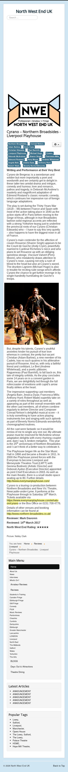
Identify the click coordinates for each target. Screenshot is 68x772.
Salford (12, 648)
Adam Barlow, (14, 147)
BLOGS (14, 661)
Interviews (14, 577)
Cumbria (13, 621)
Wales (12, 651)
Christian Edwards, (16, 150)
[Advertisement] (34, 57)
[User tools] (56, 144)
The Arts (13, 656)
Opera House (19, 731)
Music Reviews (16, 612)
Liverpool (13, 639)
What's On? (14, 580)
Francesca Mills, (52, 156)
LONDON (14, 636)
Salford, (16, 722)
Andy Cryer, (29, 147)
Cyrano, (49, 153)
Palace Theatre (20, 740)
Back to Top (59, 765)
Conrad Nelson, (37, 143)
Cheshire (13, 618)
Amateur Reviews (19, 584)
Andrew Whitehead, (50, 159)
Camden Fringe (16, 597)
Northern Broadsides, (17, 143)
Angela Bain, (13, 162)
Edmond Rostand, (16, 159)
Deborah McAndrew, (17, 156)
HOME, (16, 743)
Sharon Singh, (36, 156)
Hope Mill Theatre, (21, 746)
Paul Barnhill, (34, 150)
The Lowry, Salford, (22, 734)
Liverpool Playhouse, (17, 153)
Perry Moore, (33, 159)
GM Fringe (14, 603)
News (12, 574)
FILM (12, 609)
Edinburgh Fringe (16, 600)
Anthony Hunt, (44, 162)
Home (13, 566)
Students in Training (17, 594)
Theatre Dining (17, 671)
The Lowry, (18, 737)
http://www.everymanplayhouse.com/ (28, 481)
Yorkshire (13, 654)
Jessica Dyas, (29, 162)
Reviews (15, 589)
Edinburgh (14, 627)
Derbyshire (14, 624)
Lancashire (14, 633)
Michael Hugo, (36, 153)
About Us (13, 571)
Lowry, (16, 719)
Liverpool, (17, 725)
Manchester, (18, 728)
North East (14, 642)
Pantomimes (15, 615)
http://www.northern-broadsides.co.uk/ (29, 513)
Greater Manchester (18, 630)
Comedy (13, 606)
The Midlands (15, 645)
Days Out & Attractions (22, 666)
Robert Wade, (14, 165)
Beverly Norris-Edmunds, (34, 165)
